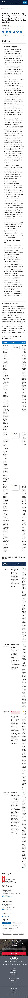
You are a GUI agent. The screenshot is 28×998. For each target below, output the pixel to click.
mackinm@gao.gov (8, 896)
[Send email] (21, 31)
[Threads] (18, 31)
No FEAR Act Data (13, 992)
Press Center (13, 968)
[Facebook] (3, 31)
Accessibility (13, 982)
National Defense (7, 922)
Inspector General (13, 972)
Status (23, 564)
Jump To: (5, 35)
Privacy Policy (13, 980)
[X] (7, 31)
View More (25, 789)
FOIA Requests (14, 988)
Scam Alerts (13, 990)
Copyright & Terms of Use (14, 978)
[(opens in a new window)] (1, 964)
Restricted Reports (13, 974)
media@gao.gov (7, 909)
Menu (24, 2)
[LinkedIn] (11, 31)
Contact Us (6, 916)
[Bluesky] (14, 31)
